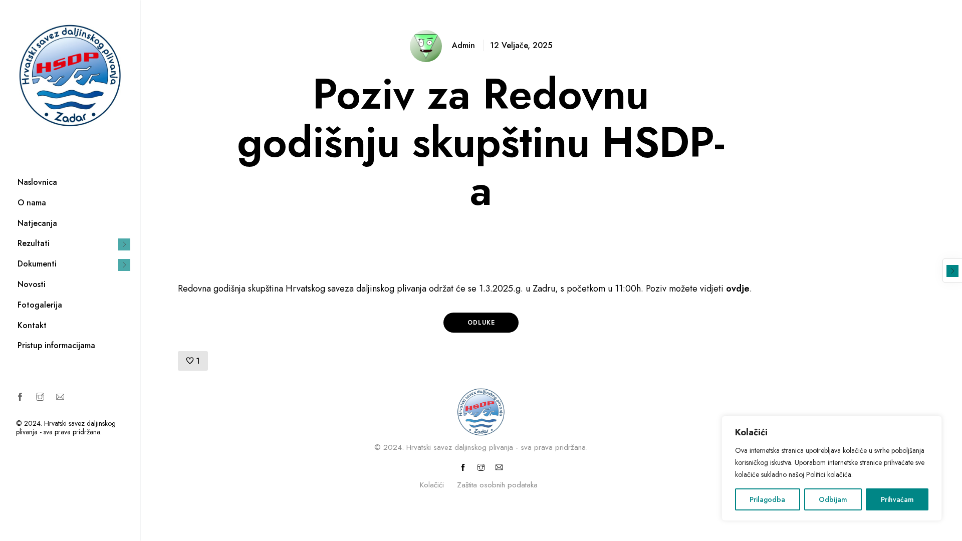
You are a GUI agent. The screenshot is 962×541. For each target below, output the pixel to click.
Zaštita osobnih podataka (497, 484)
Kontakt (32, 325)
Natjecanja (37, 223)
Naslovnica (37, 182)
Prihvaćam (897, 499)
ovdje (738, 288)
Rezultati (34, 243)
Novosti (32, 284)
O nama (32, 202)
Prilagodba (767, 499)
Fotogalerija (40, 305)
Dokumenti (37, 263)
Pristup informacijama (56, 345)
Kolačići (432, 484)
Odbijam (833, 499)
